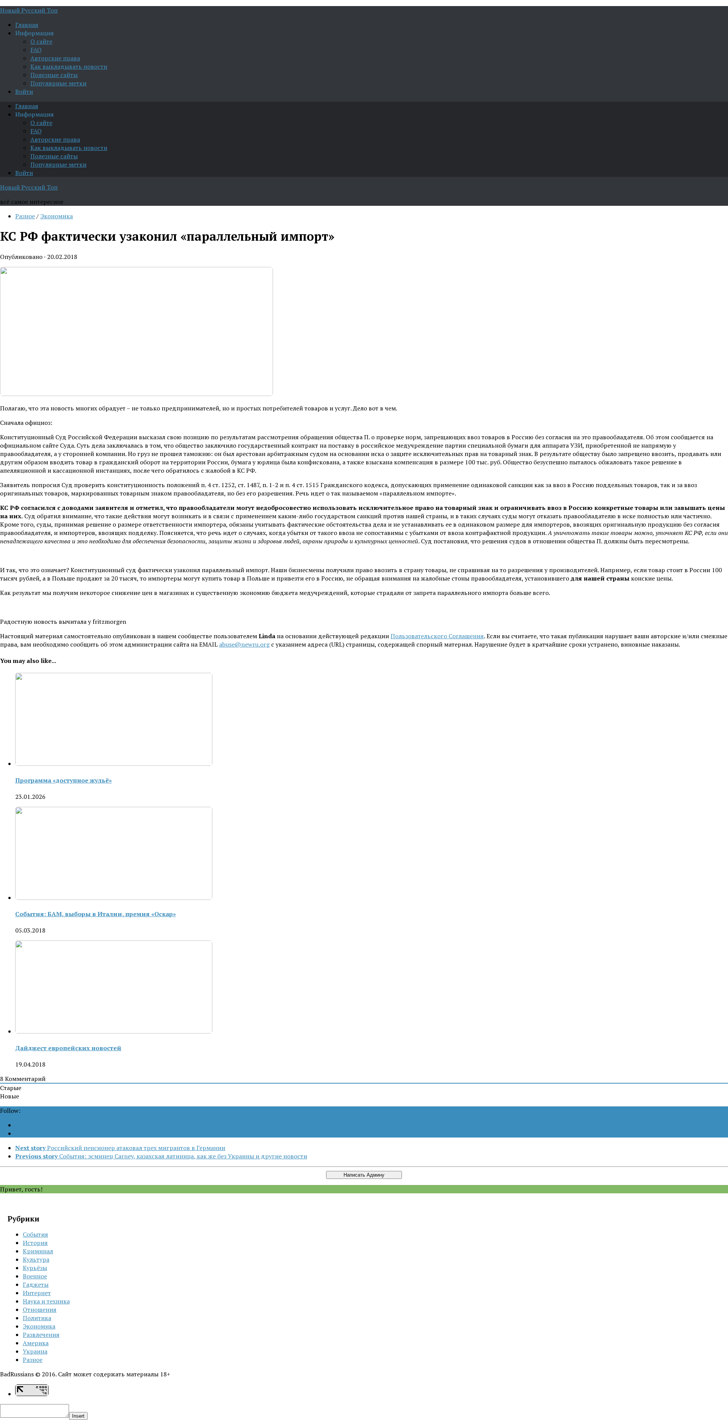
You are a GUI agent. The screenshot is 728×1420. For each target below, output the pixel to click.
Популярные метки (58, 83)
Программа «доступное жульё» (63, 780)
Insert (78, 1416)
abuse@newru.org (244, 644)
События (35, 1234)
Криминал (38, 1251)
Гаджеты (36, 1284)
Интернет (37, 1293)
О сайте (41, 41)
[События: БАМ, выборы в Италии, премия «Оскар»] (113, 897)
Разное (25, 216)
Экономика (56, 216)
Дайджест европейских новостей (68, 1048)
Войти (24, 91)
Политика (37, 1318)
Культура (36, 1259)
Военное (35, 1276)
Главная (26, 25)
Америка (36, 1343)
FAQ (36, 50)
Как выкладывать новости (68, 66)
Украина (35, 1351)
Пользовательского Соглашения (437, 636)
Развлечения (41, 1334)
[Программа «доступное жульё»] (113, 763)
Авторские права (55, 58)
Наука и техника (46, 1301)
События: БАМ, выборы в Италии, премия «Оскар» (95, 914)
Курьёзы (35, 1268)
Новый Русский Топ (29, 10)
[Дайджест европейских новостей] (113, 1031)
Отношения (39, 1309)
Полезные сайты (54, 75)
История (35, 1243)
